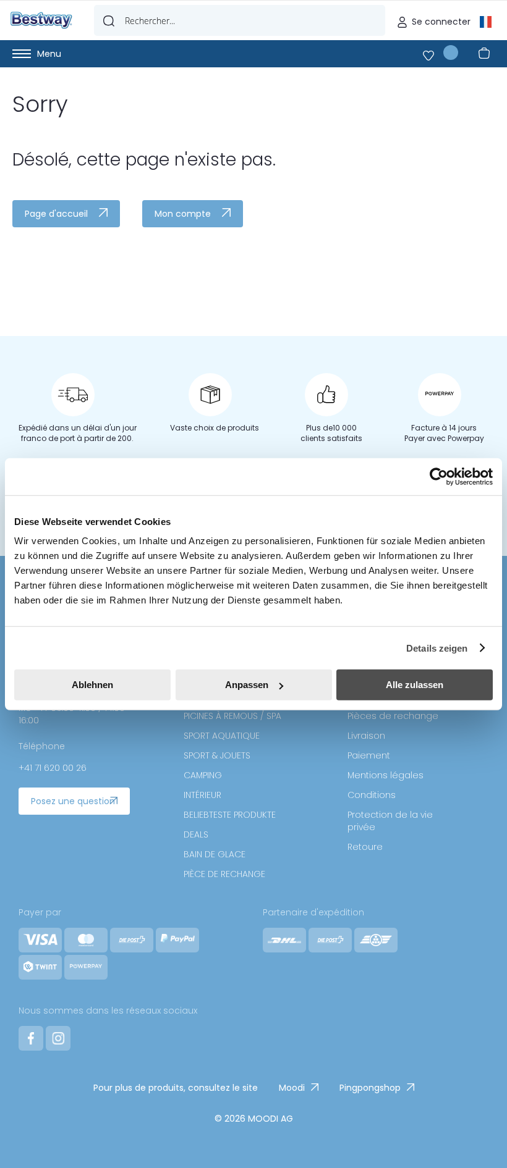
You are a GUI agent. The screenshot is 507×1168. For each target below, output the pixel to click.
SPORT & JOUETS (217, 755)
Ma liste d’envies (440, 52)
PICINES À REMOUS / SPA (232, 716)
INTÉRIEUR (202, 795)
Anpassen (246, 684)
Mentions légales (385, 775)
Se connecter (441, 21)
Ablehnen (92, 684)
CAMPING (203, 775)
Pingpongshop (370, 1088)
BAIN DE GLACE (214, 854)
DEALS (196, 834)
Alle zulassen (414, 684)
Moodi (292, 1088)
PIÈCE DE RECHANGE (224, 874)
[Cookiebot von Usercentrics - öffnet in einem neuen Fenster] (439, 476)
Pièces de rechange (392, 716)
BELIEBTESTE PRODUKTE (230, 815)
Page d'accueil (56, 214)
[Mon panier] (487, 54)
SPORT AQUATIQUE (222, 735)
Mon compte (183, 214)
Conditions (371, 795)
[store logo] (41, 20)
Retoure (365, 847)
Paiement (368, 755)
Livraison (366, 735)
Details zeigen (436, 647)
